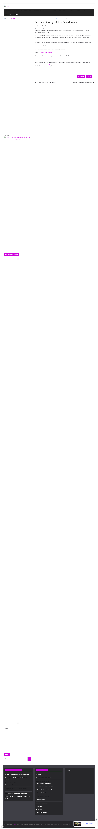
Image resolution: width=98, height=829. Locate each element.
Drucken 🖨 (81, 77)
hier (71, 56)
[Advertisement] (17, 740)
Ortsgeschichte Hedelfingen (46, 786)
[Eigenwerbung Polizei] (17, 18)
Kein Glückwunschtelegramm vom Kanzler (16, 793)
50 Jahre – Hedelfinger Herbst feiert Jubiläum (17, 774)
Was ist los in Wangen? (43, 793)
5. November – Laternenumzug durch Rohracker (45, 82)
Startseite (8, 11)
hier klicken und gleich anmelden (49, 64)
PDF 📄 (89, 77)
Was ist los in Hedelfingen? (44, 783)
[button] (49, 11)
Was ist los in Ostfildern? (43, 796)
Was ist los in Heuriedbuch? (44, 790)
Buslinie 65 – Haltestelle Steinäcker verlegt (82, 82)
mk (45, 28)
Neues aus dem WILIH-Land (41, 11)
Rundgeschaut (41, 799)
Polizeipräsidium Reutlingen (45, 52)
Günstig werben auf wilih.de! (22, 11)
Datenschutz (81, 11)
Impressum (72, 11)
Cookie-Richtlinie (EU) (12, 14)
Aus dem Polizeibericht (59, 11)
